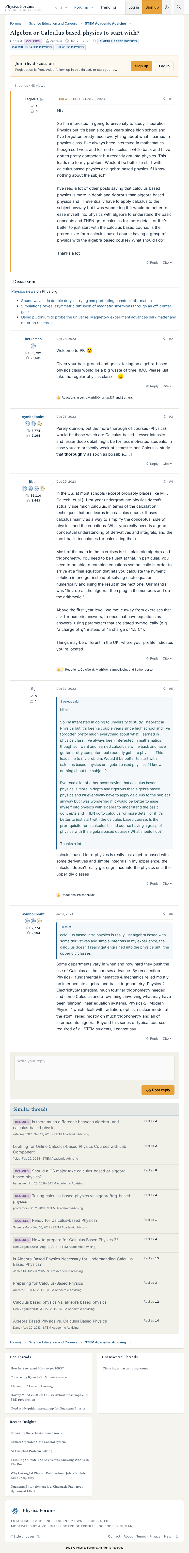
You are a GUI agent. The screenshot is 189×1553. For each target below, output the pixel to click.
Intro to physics (70, 47)
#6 (171, 914)
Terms (141, 1536)
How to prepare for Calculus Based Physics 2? (75, 1239)
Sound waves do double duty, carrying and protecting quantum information (86, 300)
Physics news (23, 291)
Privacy (154, 1536)
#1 (171, 99)
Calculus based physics (32, 47)
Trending (108, 7)
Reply (154, 262)
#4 (171, 481)
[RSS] (177, 1536)
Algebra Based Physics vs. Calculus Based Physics (60, 1321)
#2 (171, 339)
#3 (171, 416)
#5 (171, 688)
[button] (66, 7)
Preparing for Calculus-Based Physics (48, 1283)
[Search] (178, 7)
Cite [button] (166, 262)
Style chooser (24, 1536)
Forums (81, 7)
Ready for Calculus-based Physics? (64, 1220)
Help (167, 1536)
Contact (114, 1536)
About (128, 1536)
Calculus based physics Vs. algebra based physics (60, 1302)
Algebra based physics (118, 41)
